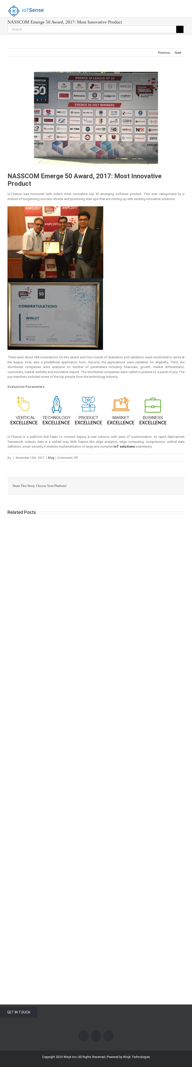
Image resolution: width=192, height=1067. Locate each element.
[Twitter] (96, 1035)
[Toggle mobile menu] (182, 7)
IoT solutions (124, 446)
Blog (51, 458)
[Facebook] (83, 1035)
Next (178, 53)
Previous (164, 53)
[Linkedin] (109, 1035)
